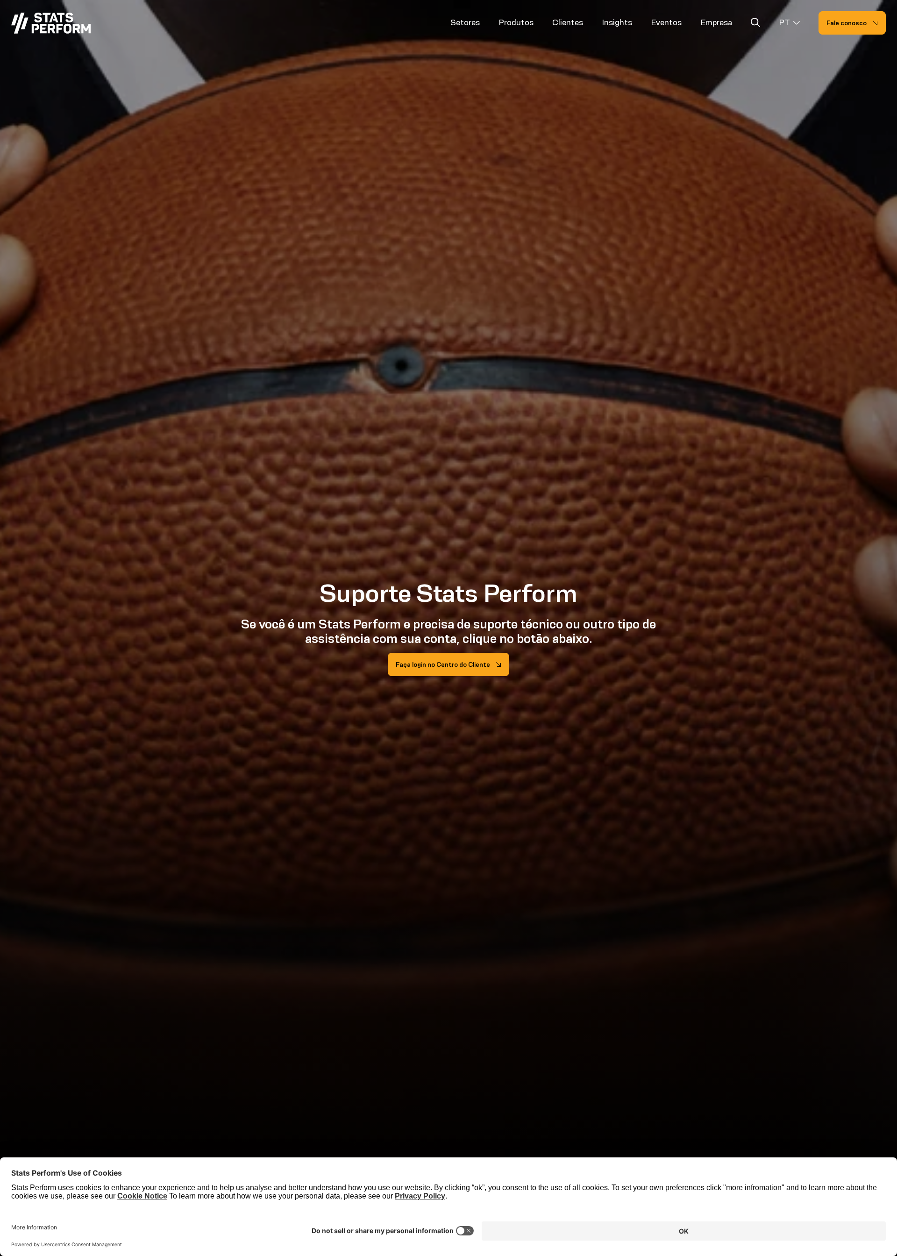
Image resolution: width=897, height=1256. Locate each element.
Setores (465, 22)
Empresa (716, 22)
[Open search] (755, 24)
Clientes (567, 22)
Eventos (666, 22)
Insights (617, 22)
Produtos (516, 22)
